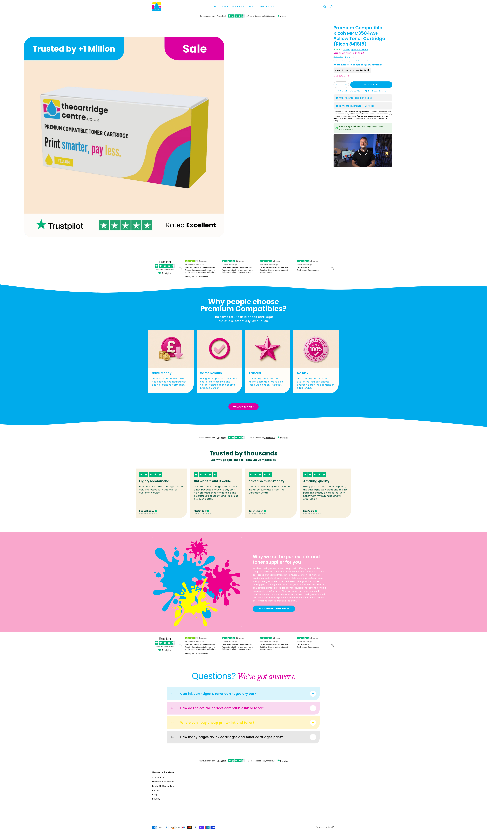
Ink (215, 6)
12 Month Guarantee (163, 786)
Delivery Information (163, 781)
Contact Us (266, 6)
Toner (224, 6)
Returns (156, 790)
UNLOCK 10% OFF (243, 406)
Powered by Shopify (325, 827)
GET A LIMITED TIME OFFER (273, 608)
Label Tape (238, 6)
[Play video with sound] (363, 150)
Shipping (347, 61)
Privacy (156, 798)
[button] (325, 7)
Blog (154, 794)
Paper (252, 6)
